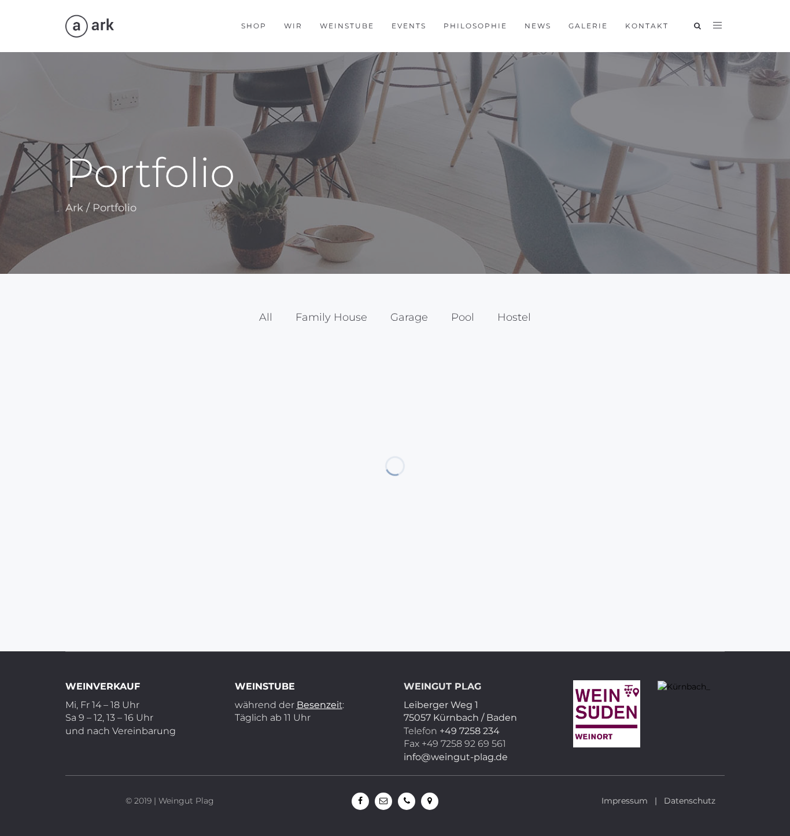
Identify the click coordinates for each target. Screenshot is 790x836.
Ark (74, 207)
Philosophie (475, 25)
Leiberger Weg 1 (441, 704)
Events (409, 25)
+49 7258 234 (470, 730)
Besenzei (318, 704)
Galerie (588, 25)
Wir (293, 25)
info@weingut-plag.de (456, 756)
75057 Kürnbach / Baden (460, 717)
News (538, 25)
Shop (254, 25)
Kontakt (647, 25)
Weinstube (347, 25)
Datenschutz (689, 800)
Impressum (624, 800)
